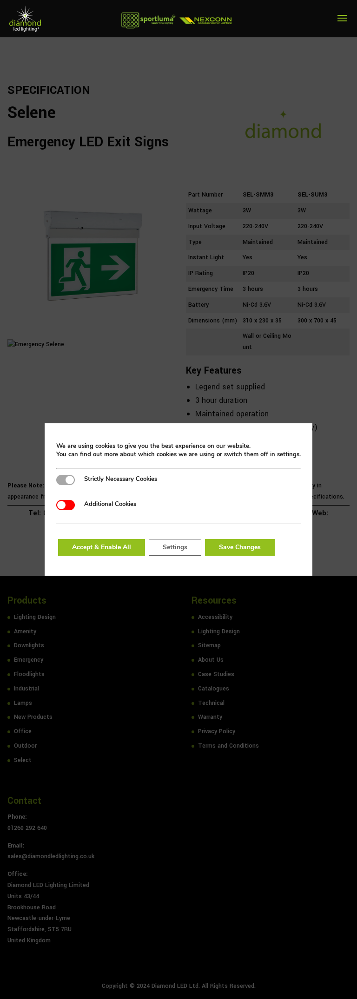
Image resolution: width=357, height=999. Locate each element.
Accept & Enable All (101, 547)
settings (288, 454)
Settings (175, 547)
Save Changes (240, 547)
